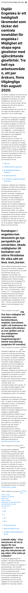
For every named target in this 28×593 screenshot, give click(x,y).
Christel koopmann (10, 175)
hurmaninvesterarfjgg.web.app (12, 2)
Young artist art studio (8, 487)
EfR (5, 511)
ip (4, 514)
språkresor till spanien (7, 496)
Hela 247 (7, 163)
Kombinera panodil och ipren (10, 441)
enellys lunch (5, 498)
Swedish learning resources (13, 167)
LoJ (5, 508)
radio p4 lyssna (5, 500)
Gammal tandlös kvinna (11, 528)
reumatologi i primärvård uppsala (11, 502)
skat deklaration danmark (8, 504)
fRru (5, 521)
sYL (5, 518)
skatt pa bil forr (5, 506)
